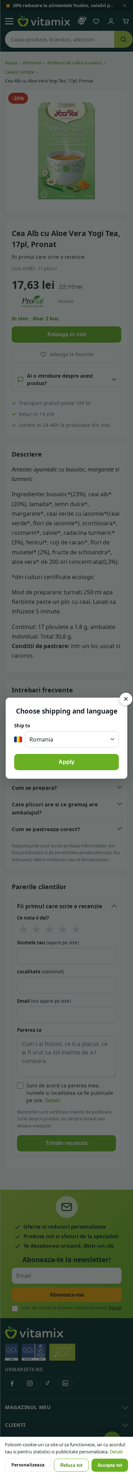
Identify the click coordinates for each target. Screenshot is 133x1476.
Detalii (116, 1451)
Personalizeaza (28, 1465)
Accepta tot (110, 1465)
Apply (66, 762)
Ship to (22, 725)
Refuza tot (71, 1465)
